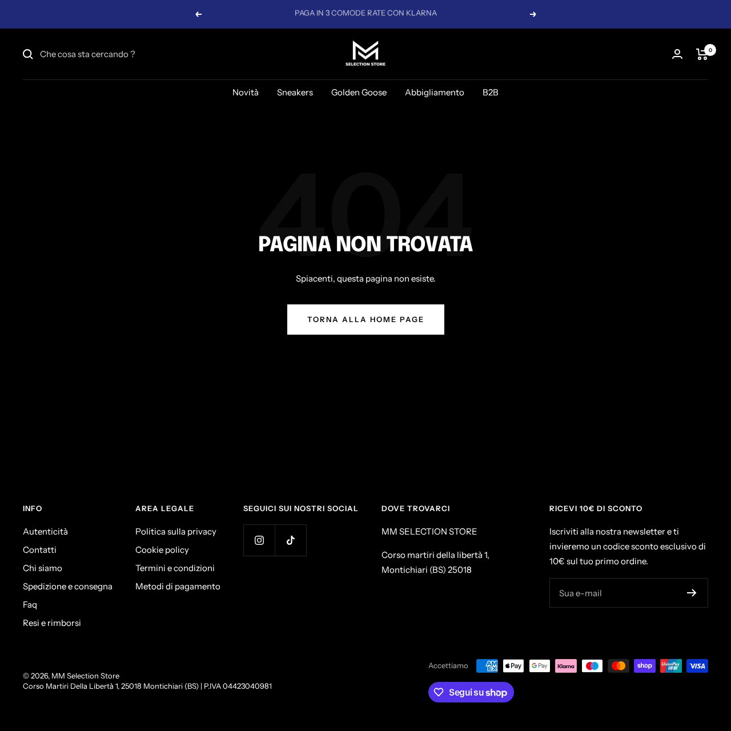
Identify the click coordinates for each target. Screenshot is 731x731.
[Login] (677, 54)
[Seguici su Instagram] (259, 540)
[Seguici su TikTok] (290, 540)
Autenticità (45, 531)
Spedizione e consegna (68, 586)
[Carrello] (702, 54)
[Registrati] (692, 593)
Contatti (40, 549)
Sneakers (295, 92)
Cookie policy (162, 549)
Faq (30, 604)
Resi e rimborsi (52, 622)
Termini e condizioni (175, 568)
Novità (245, 92)
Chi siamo (42, 568)
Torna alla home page (365, 319)
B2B (491, 92)
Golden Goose (359, 92)
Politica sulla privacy (175, 531)
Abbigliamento (434, 92)
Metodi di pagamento (177, 586)
